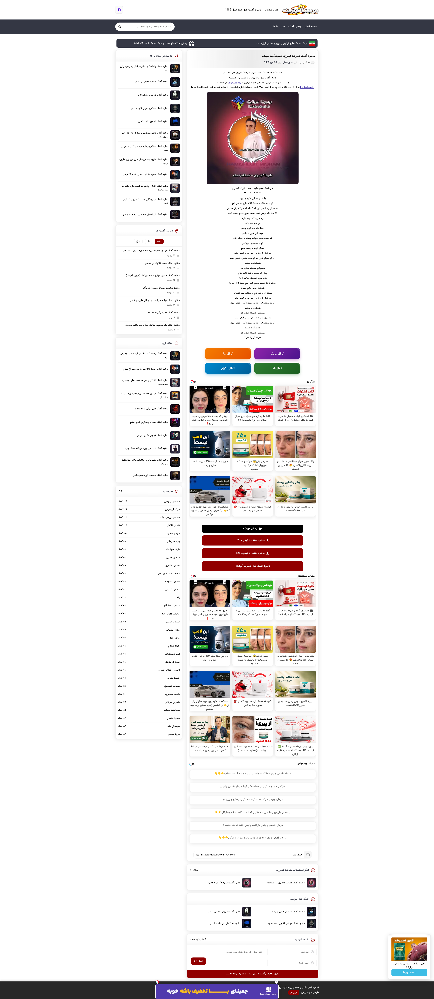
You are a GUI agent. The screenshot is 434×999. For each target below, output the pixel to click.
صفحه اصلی (310, 27)
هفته (159, 241)
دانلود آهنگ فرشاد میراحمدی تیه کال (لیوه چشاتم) (155, 300)
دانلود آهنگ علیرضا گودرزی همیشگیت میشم (288, 56)
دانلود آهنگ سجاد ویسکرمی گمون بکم (149, 422)
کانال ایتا (228, 353)
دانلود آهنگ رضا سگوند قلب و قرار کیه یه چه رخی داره (144, 68)
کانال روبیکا (277, 353)
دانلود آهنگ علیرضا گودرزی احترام (223, 883)
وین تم (293, 992)
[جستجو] (120, 27)
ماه (148, 241)
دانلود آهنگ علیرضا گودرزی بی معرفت (286, 883)
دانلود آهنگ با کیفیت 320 (250, 540)
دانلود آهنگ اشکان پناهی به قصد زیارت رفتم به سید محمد (145, 188)
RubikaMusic (307, 87)
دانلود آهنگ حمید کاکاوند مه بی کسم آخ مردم (146, 174)
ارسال (200, 961)
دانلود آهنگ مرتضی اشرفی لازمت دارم (286, 923)
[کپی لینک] (308, 854)
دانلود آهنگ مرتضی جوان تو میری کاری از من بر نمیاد (145, 148)
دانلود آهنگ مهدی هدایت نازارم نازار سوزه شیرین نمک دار (151, 251)
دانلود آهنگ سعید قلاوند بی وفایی (162, 263)
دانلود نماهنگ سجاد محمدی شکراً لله (161, 288)
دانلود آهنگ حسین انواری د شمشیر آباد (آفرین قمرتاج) (153, 275)
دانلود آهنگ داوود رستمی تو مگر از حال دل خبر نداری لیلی (145, 134)
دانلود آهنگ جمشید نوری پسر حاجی (151, 475)
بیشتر (194, 870)
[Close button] (276, 982)
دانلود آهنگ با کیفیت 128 (250, 553)
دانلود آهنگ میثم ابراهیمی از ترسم (288, 912)
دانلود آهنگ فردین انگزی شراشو (153, 435)
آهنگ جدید (304, 62)
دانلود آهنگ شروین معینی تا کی (224, 912)
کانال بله (277, 368)
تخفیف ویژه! (409, 972)
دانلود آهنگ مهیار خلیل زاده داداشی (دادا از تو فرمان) (146, 201)
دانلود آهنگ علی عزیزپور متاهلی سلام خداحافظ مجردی (152, 325)
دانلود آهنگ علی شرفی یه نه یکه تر (162, 313)
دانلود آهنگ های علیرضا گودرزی (252, 566)
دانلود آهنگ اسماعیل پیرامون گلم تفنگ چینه (146, 448)
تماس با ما (279, 27)
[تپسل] (157, 982)
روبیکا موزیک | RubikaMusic (300, 10)
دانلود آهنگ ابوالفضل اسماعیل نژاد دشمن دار (146, 214)
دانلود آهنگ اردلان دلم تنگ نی (225, 923)
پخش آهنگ (294, 27)
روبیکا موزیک (234, 83)
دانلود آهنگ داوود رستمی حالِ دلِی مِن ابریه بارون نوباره (144, 161)
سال (138, 241)
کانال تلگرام (228, 368)
